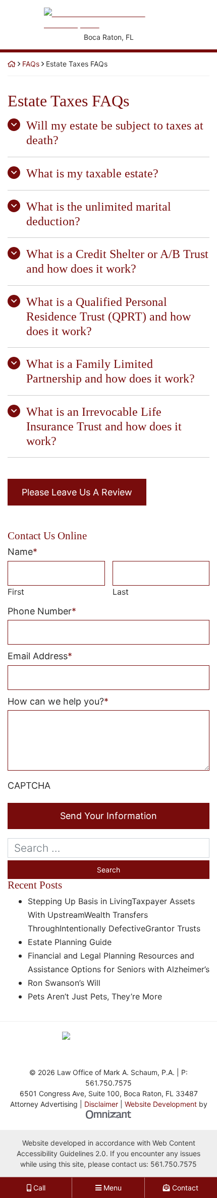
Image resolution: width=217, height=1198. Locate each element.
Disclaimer (101, 1104)
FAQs (30, 63)
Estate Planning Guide (70, 942)
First (16, 592)
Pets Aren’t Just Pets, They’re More (95, 996)
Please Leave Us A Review (77, 492)
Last (121, 592)
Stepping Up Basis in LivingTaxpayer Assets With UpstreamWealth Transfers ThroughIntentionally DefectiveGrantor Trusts (114, 914)
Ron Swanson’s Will (64, 983)
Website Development (161, 1104)
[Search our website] (108, 848)
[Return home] (12, 63)
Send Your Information (108, 815)
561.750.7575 (173, 1164)
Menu (111, 1187)
